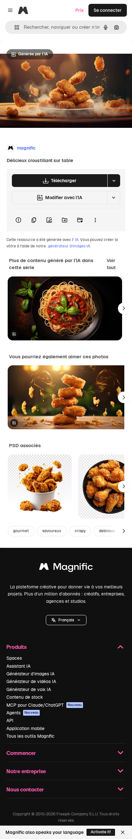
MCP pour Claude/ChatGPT (44, 705)
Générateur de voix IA (28, 689)
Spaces (14, 658)
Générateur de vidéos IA (31, 681)
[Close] (123, 832)
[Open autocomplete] (14, 27)
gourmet (21, 530)
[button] (66, 620)
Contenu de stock (24, 697)
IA (76, 239)
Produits (16, 646)
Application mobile (25, 728)
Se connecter (108, 10)
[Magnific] (66, 568)
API (9, 720)
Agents (22, 713)
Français (66, 620)
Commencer (21, 753)
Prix (79, 10)
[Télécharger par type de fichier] (113, 180)
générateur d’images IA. (69, 246)
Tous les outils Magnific (30, 736)
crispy (80, 530)
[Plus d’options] (95, 220)
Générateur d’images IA (30, 674)
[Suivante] (123, 308)
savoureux (51, 530)
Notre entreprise (26, 771)
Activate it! (101, 832)
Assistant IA (18, 666)
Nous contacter (25, 789)
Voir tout (111, 264)
